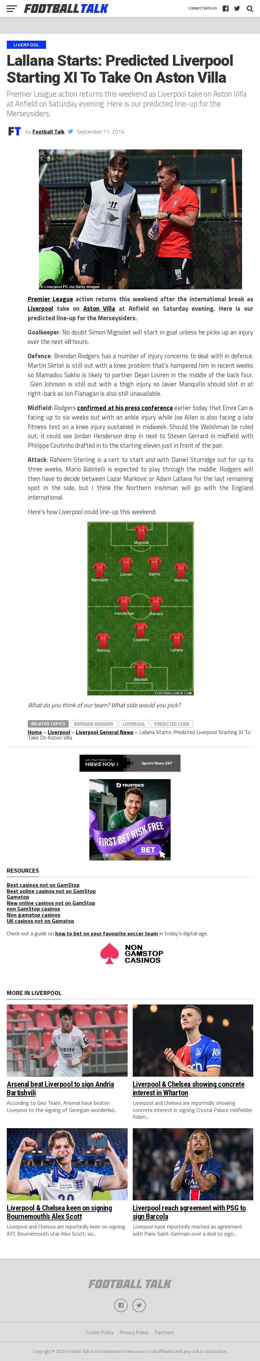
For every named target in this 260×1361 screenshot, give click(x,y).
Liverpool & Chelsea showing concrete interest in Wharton (189, 1088)
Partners (164, 1332)
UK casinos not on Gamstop (40, 921)
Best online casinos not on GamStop (51, 891)
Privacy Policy (134, 1332)
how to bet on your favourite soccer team (106, 933)
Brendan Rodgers (93, 723)
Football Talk (48, 131)
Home (35, 732)
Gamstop (18, 897)
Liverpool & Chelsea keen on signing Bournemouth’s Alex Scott (59, 1212)
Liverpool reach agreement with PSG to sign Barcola (189, 1212)
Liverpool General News (104, 732)
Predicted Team (171, 723)
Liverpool (40, 308)
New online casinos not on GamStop (51, 903)
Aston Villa (99, 308)
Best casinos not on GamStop (43, 885)
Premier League (50, 299)
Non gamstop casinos (33, 915)
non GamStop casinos (33, 909)
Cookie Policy (99, 1332)
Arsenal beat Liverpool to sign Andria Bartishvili (60, 1088)
